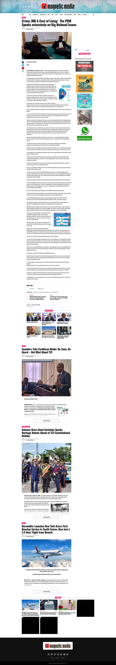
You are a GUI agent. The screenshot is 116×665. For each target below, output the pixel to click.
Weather (79, 14)
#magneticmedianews (44, 292)
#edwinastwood (36, 292)
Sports (56, 14)
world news (85, 14)
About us (52, 658)
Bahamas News (35, 14)
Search (76, 49)
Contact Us (63, 658)
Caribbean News (43, 14)
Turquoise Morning (68, 14)
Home (30, 14)
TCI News (61, 14)
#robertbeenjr (55, 292)
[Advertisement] (82, 39)
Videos (75, 14)
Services (57, 658)
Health (48, 14)
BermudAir (43, 580)
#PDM (50, 292)
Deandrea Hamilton (30, 29)
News (52, 14)
